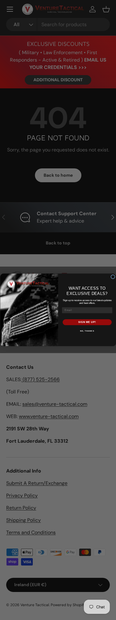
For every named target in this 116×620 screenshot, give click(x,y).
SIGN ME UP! (87, 322)
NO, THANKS (87, 331)
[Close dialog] (113, 277)
